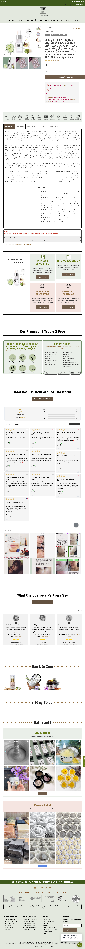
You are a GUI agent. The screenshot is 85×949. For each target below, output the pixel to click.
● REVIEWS (6, 929)
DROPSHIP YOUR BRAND (48, 20)
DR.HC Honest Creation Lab (45, 946)
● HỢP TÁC (46, 923)
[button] (69, 5)
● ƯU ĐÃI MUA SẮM (8, 923)
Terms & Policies (48, 931)
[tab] (9, 126)
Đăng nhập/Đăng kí (78, 1)
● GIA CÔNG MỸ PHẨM (29, 923)
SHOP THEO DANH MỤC (14, 20)
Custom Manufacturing (29, 927)
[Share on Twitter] (76, 29)
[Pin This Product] (79, 29)
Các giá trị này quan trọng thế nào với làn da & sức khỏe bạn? (22, 351)
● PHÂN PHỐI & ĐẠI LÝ (29, 921)
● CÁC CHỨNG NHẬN (49, 927)
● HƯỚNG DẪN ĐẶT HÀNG (10, 921)
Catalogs (45, 925)
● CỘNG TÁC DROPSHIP (30, 919)
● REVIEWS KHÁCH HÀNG (50, 929)
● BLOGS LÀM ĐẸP (8, 927)
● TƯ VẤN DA (7, 925)
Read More (72, 636)
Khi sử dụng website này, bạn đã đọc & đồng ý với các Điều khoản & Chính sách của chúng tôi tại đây (42, 942)
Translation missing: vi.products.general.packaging (17, 244)
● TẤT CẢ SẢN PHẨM (9, 919)
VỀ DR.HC (76, 20)
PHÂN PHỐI (31, 20)
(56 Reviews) (55, 60)
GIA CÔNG (65, 20)
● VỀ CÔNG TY (47, 919)
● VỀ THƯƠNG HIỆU (48, 921)
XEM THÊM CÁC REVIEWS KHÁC (42, 399)
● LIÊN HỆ (46, 933)
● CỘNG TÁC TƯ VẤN (29, 929)
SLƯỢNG (46, 71)
